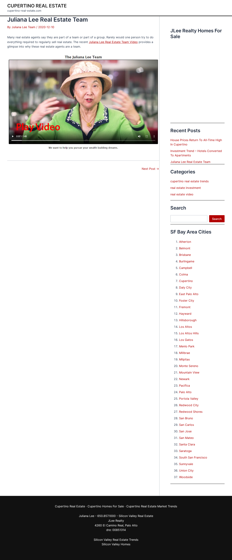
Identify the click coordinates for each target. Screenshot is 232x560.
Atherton (185, 242)
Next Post (150, 168)
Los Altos (185, 326)
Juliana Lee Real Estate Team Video (113, 42)
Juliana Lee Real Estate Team (190, 162)
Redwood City (189, 405)
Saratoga (185, 451)
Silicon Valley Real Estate (136, 516)
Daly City (185, 287)
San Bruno (186, 418)
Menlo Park (186, 346)
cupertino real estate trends (189, 181)
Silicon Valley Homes (116, 544)
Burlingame (186, 261)
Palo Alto (185, 392)
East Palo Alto (188, 294)
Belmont (184, 248)
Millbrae (184, 353)
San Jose (185, 431)
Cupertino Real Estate (37, 6)
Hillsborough (187, 320)
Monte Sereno (188, 366)
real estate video (181, 194)
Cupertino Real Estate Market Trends (151, 506)
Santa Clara (187, 444)
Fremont (184, 307)
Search (217, 219)
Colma (183, 274)
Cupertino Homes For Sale (106, 506)
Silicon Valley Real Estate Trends (116, 539)
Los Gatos (186, 340)
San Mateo (186, 438)
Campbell (185, 268)
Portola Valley (188, 398)
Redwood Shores (190, 411)
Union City (186, 470)
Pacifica (184, 385)
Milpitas (184, 359)
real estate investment (185, 188)
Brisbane (185, 255)
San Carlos (186, 425)
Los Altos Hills (189, 333)
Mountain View (189, 372)
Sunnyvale (186, 464)
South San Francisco (193, 457)
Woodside (186, 477)
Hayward (185, 313)
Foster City (186, 300)
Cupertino (186, 281)
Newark (184, 379)
